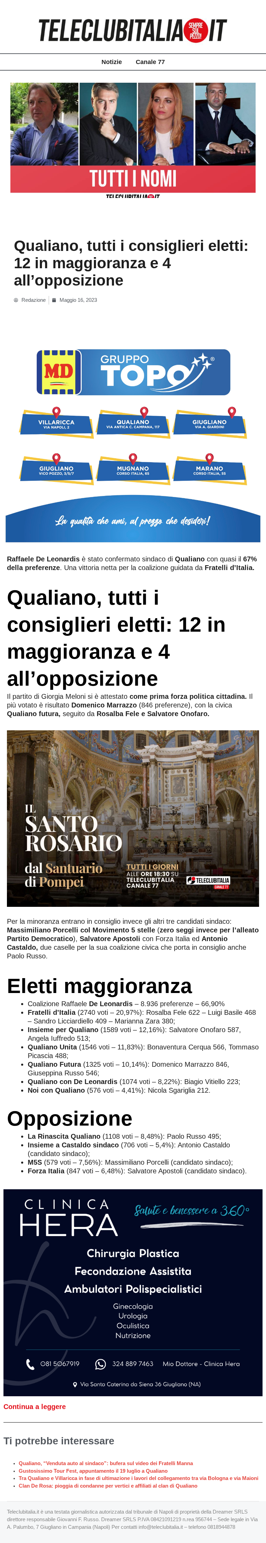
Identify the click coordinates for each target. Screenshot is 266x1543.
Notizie (111, 61)
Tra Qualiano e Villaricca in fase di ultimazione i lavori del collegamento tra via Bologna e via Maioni (138, 1478)
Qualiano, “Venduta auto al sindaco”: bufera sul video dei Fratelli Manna (106, 1463)
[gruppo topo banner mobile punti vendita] (133, 440)
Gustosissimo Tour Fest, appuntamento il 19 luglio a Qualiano (93, 1471)
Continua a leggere (34, 1406)
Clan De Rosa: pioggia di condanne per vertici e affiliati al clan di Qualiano (108, 1486)
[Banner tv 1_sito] (133, 818)
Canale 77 (150, 61)
